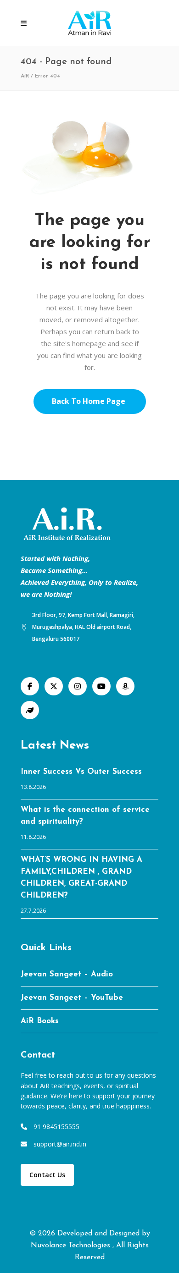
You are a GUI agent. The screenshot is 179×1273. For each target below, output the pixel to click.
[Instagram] (77, 686)
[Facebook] (30, 686)
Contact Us (47, 1174)
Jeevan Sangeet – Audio (67, 974)
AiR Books (40, 1021)
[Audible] (125, 686)
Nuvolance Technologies (71, 1245)
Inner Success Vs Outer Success (81, 772)
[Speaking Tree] (30, 710)
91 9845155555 (56, 1126)
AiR (25, 76)
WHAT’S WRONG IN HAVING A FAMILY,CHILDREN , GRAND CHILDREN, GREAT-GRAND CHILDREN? (81, 877)
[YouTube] (101, 686)
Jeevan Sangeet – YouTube (72, 998)
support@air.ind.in (60, 1144)
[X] (54, 686)
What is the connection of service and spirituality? (85, 816)
